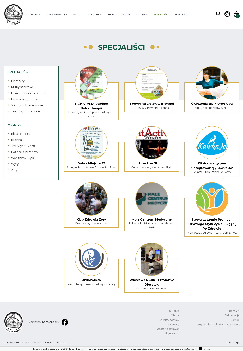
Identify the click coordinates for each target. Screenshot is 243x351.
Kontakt (181, 14)
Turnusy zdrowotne (25, 111)
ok (200, 348)
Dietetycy (18, 81)
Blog (76, 14)
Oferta (35, 14)
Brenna (16, 140)
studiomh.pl (232, 342)
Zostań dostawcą (168, 328)
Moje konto (171, 333)
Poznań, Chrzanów (24, 152)
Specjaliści (160, 14)
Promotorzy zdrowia (25, 99)
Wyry (15, 164)
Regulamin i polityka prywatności (218, 324)
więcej (207, 348)
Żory (14, 170)
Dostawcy (93, 14)
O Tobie (141, 14)
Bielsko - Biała (20, 133)
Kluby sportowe (22, 87)
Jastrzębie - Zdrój (23, 146)
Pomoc (234, 320)
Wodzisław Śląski (23, 158)
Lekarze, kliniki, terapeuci (29, 93)
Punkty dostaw (118, 14)
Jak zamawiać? (56, 14)
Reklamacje (231, 315)
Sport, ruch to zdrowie (27, 105)
